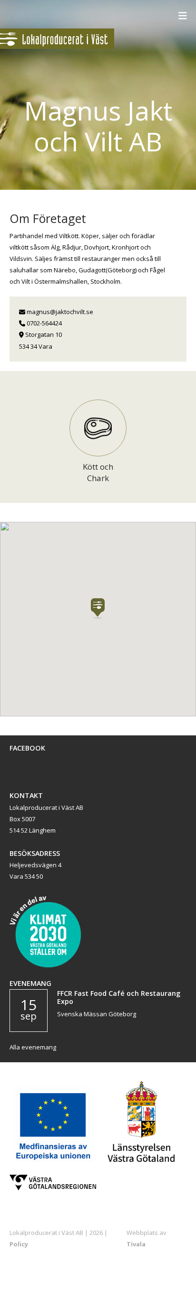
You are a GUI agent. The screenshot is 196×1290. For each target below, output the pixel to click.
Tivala (136, 1244)
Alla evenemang (33, 1047)
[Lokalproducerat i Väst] (57, 46)
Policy (19, 1244)
